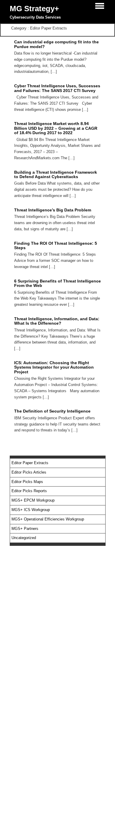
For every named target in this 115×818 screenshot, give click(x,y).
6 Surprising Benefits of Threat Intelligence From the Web (57, 283)
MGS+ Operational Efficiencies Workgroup (48, 519)
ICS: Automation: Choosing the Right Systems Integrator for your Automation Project (54, 367)
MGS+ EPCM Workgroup (33, 500)
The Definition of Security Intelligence (52, 411)
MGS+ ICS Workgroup (31, 509)
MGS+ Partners (25, 528)
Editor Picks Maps (27, 481)
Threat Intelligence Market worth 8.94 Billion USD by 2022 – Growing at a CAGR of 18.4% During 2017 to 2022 (55, 128)
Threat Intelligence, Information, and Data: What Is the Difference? (56, 321)
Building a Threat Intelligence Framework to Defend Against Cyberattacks (55, 174)
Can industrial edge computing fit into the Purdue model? (56, 44)
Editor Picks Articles (29, 472)
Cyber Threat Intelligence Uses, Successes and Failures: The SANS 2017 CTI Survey (57, 88)
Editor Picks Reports (29, 491)
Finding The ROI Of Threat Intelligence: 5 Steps (55, 245)
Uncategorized (24, 538)
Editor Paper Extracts (30, 463)
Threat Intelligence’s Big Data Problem (52, 210)
